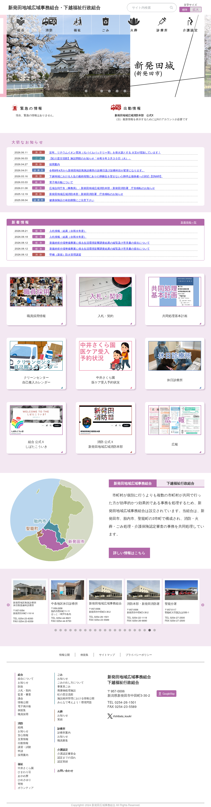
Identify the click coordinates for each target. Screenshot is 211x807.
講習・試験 (24, 747)
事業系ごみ (64, 686)
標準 (184, 10)
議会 (20, 698)
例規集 (84, 655)
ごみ (60, 674)
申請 (20, 751)
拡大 (196, 9)
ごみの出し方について (70, 682)
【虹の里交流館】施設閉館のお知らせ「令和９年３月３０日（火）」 (90, 158)
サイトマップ (107, 655)
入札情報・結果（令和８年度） (67, 231)
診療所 (61, 728)
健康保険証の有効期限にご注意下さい (71, 200)
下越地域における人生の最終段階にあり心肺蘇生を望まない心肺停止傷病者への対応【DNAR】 (106, 176)
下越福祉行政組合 (180, 483)
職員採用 (23, 714)
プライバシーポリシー (139, 655)
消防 (20, 723)
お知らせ (23, 682)
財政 (20, 686)
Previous (8, 605)
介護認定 (62, 749)
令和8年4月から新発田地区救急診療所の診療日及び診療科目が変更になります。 (97, 170)
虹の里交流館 (65, 694)
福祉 (20, 764)
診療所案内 (64, 732)
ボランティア (26, 788)
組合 (20, 674)
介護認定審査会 (66, 753)
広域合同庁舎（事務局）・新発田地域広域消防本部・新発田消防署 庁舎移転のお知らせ (102, 188)
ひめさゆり (24, 780)
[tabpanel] (105, 56)
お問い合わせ (65, 770)
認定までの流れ (66, 757)
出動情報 (23, 743)
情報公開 (64, 655)
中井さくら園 (26, 768)
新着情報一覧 (188, 222)
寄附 (20, 784)
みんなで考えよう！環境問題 (74, 702)
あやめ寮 (23, 776)
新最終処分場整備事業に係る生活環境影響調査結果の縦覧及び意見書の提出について (99, 243)
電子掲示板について (61, 182)
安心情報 (23, 735)
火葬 (60, 711)
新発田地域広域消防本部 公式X (134, 115)
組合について (26, 678)
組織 (20, 727)
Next (202, 605)
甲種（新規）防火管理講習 (65, 254)
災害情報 (23, 739)
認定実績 (62, 761)
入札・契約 (24, 690)
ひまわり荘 (24, 772)
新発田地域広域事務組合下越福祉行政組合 (54, 7)
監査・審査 (24, 694)
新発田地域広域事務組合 (133, 483)
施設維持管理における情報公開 (75, 698)
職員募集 (62, 740)
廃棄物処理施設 (66, 690)
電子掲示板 (24, 706)
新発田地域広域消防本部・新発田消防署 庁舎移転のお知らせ (86, 194)
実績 (60, 719)
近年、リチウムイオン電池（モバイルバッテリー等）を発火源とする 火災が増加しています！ (105, 152)
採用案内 (54, 164)
